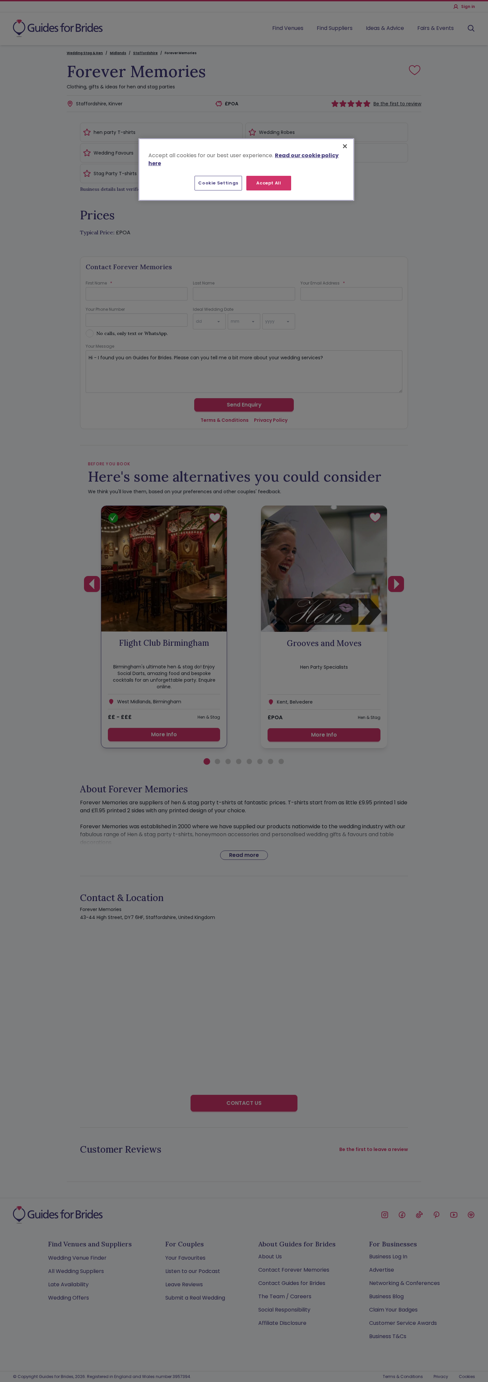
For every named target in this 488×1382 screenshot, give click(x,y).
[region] (246, 169)
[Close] (345, 146)
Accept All (268, 183)
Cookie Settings (218, 183)
